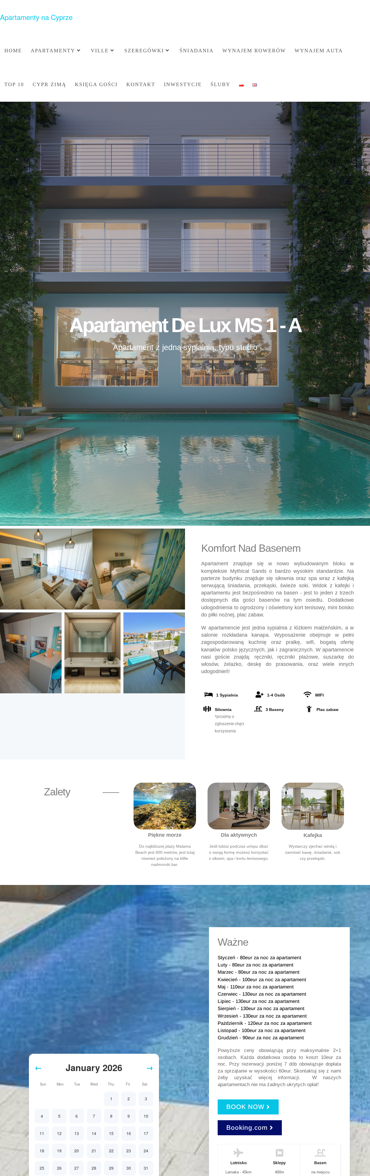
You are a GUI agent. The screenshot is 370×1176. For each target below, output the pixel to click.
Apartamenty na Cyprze (36, 17)
